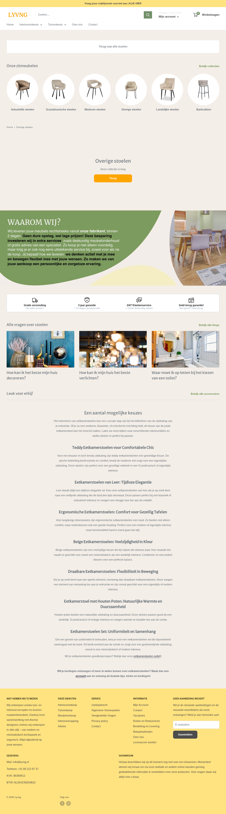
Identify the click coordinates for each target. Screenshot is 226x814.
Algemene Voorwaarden (105, 710)
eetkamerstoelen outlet (147, 656)
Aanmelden (185, 734)
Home (10, 24)
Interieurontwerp (29, 24)
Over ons (77, 24)
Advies (62, 726)
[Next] (219, 91)
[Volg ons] (62, 803)
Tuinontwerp (55, 24)
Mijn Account (140, 705)
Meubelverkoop (67, 715)
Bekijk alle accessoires (205, 393)
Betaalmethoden (143, 731)
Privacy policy (99, 721)
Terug (113, 178)
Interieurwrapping (68, 721)
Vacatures (139, 715)
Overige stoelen (24, 127)
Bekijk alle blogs (209, 325)
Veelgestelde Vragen (103, 715)
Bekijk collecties (209, 66)
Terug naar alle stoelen (113, 46)
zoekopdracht (99, 705)
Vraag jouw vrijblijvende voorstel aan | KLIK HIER (113, 3)
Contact (92, 24)
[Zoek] (148, 15)
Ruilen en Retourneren (146, 721)
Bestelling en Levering (146, 726)
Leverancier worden (145, 742)
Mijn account (167, 16)
